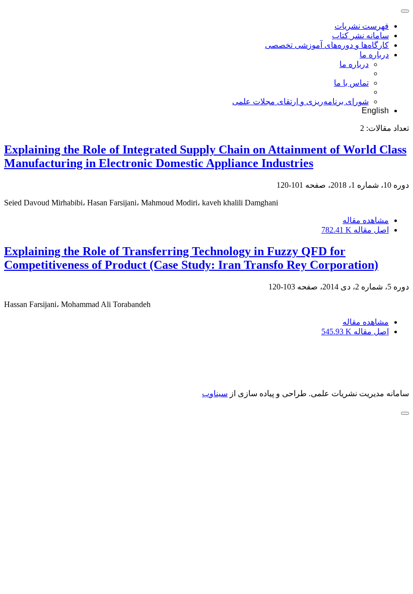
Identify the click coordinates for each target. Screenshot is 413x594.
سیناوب (215, 393)
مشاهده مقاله (365, 220)
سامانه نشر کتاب (360, 35)
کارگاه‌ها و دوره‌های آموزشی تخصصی (327, 45)
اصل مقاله (355, 230)
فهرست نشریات (361, 26)
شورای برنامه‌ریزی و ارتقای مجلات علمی (300, 101)
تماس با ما (351, 83)
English (375, 110)
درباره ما (374, 54)
